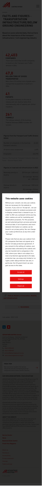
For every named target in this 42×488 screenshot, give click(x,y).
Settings (21, 279)
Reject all (21, 286)
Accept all (20, 272)
